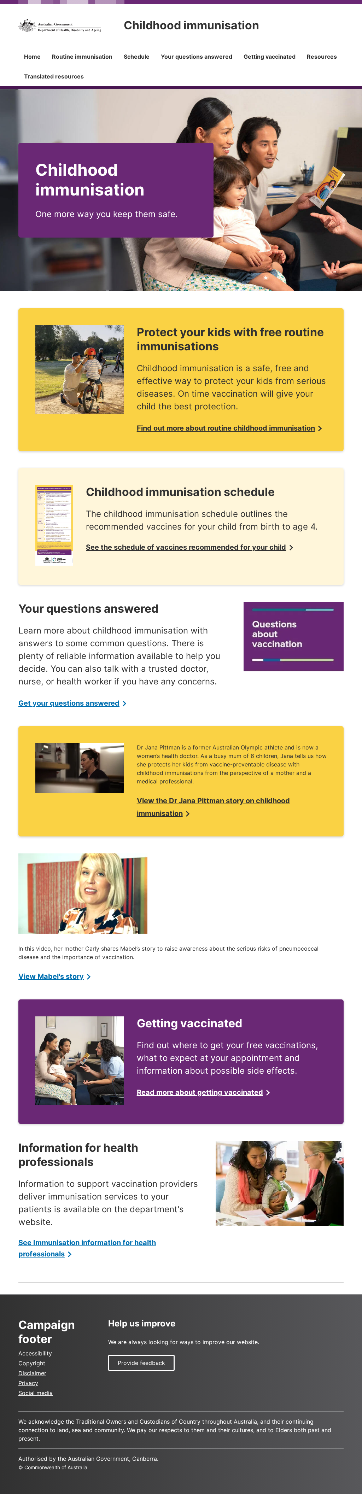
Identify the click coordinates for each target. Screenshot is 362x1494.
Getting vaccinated (270, 56)
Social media (35, 1392)
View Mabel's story (51, 976)
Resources (322, 56)
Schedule (137, 56)
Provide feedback (141, 1362)
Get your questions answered (68, 703)
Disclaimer (32, 1373)
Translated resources (54, 76)
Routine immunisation (82, 56)
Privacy (28, 1383)
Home (32, 56)
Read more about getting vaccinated (200, 1092)
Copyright (31, 1363)
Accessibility (35, 1353)
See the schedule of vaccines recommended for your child (186, 547)
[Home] (59, 25)
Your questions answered (196, 56)
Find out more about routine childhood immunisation (226, 428)
